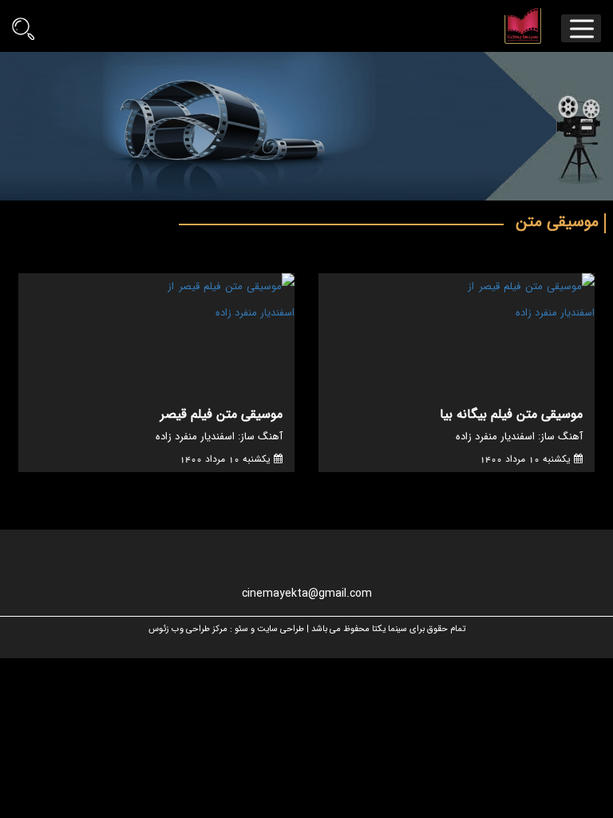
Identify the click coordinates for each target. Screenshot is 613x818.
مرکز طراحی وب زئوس (187, 629)
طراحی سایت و (277, 629)
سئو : (239, 629)
